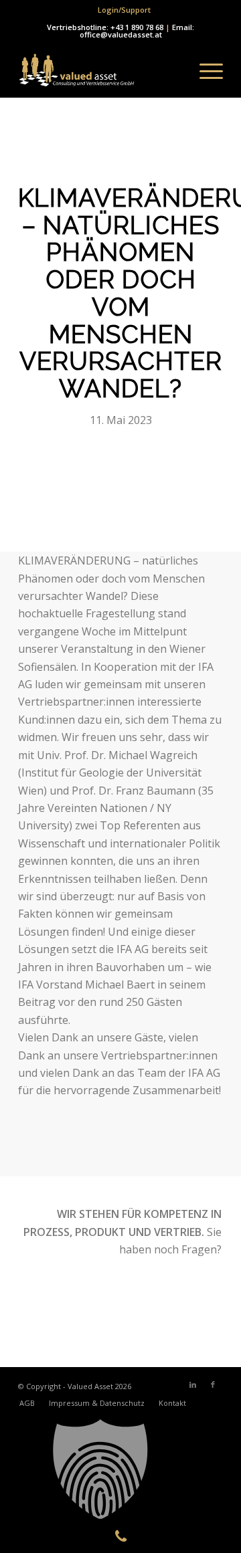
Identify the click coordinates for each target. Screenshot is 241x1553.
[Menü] (204, 71)
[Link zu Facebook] (213, 1384)
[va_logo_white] (100, 71)
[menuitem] (124, 10)
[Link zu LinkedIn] (193, 1384)
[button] (120, 1469)
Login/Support (124, 10)
